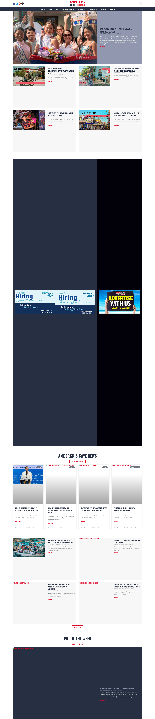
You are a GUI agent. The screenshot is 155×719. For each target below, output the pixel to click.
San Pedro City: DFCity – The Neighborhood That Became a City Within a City (61, 71)
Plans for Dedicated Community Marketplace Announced (124, 509)
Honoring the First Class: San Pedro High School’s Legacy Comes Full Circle (127, 586)
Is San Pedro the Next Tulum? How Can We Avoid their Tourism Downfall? (126, 70)
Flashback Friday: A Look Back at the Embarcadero (117, 688)
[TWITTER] (17, 3)
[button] (141, 3)
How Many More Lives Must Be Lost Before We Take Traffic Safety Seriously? (59, 587)
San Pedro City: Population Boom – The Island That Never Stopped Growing (126, 114)
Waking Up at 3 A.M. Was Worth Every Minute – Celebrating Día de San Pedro (60, 541)
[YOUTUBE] (20, 3)
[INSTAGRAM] (22, 3)
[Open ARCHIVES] (96, 9)
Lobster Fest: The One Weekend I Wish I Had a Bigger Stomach (60, 114)
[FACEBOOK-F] (14, 3)
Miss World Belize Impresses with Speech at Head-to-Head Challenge (26, 509)
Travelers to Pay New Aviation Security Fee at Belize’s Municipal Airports (94, 509)
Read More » (102, 46)
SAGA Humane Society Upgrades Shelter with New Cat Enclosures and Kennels (60, 510)
